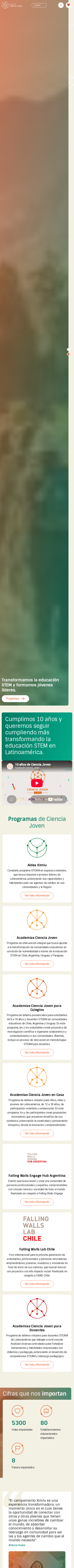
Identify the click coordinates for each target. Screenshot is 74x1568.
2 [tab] (68, 354)
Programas (15, 699)
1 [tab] (68, 349)
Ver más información (37, 895)
